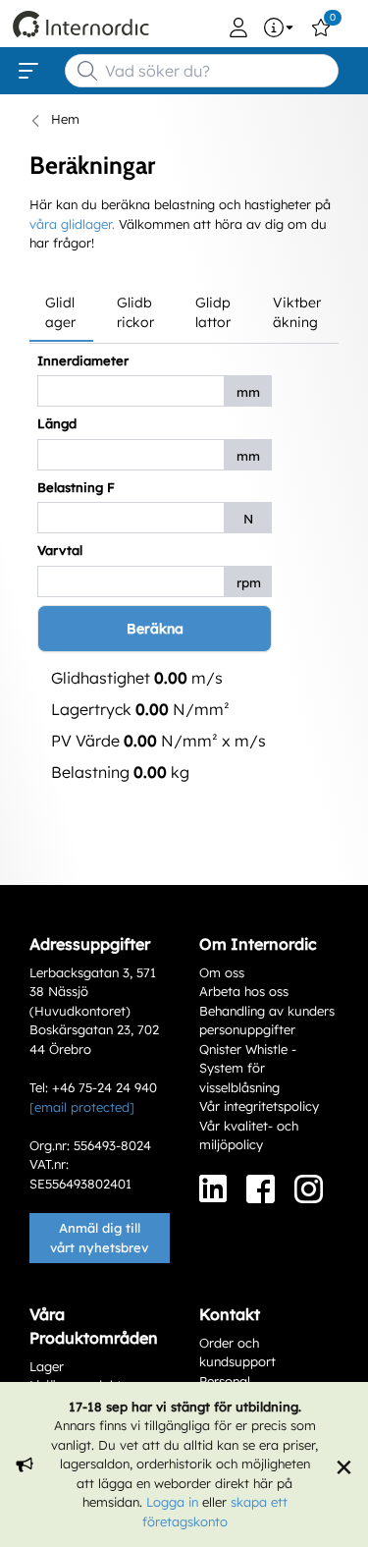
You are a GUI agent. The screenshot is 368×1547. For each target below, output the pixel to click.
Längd (57, 423)
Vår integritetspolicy (259, 1106)
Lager (46, 1366)
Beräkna (155, 628)
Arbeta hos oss (244, 991)
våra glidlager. (72, 224)
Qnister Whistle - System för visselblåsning (247, 1068)
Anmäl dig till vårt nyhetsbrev (99, 1237)
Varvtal (59, 550)
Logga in (172, 1502)
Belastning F (76, 487)
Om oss (221, 972)
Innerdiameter (83, 360)
